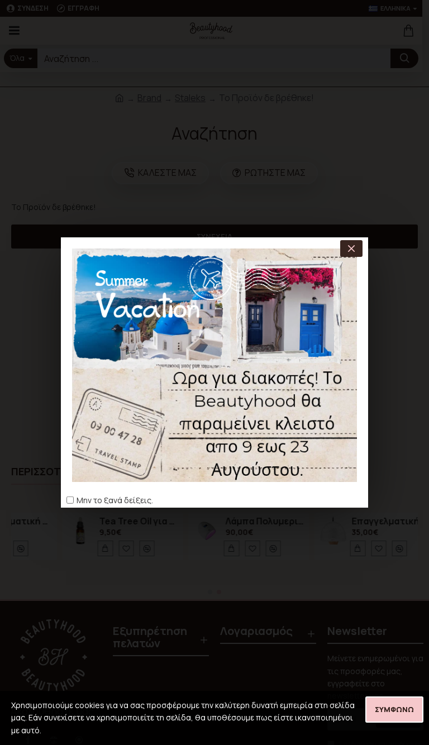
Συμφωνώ (394, 709)
